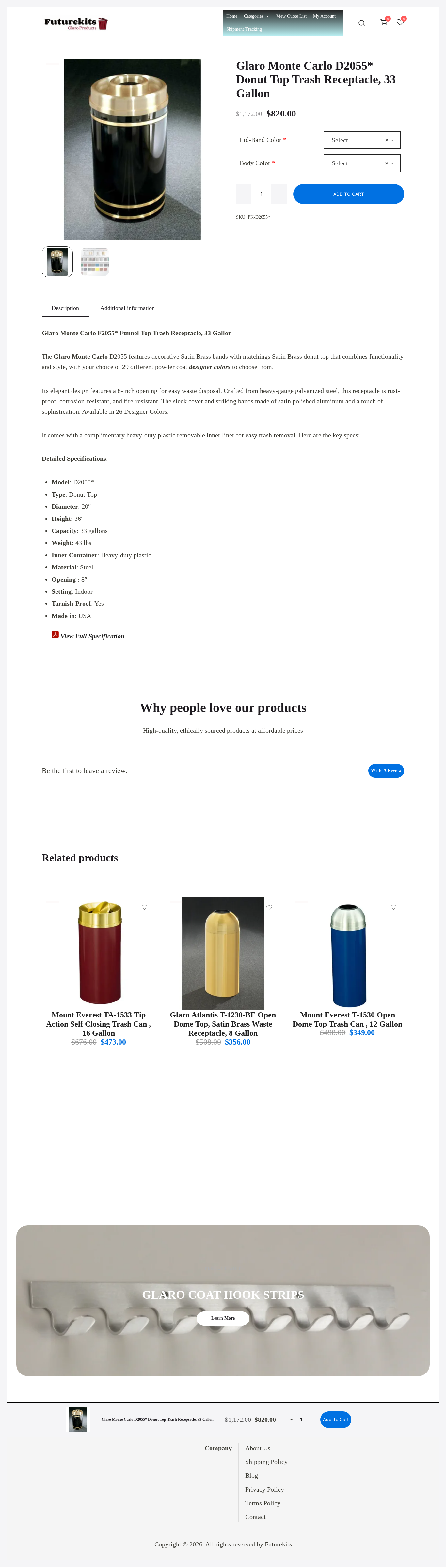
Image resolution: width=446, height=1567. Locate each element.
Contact (255, 1516)
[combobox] (362, 140)
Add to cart (348, 194)
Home (231, 16)
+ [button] (279, 193)
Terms (254, 1503)
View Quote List (291, 16)
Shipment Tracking (244, 29)
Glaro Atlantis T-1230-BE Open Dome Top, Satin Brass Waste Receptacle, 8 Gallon (223, 1024)
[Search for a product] (362, 22)
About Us (257, 1447)
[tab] (65, 308)
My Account (324, 16)
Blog (251, 1475)
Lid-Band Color (263, 139)
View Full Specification (92, 636)
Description (65, 308)
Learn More (223, 1318)
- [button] (244, 193)
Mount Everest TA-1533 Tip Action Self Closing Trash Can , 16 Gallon (98, 1024)
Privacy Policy (264, 1489)
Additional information (127, 308)
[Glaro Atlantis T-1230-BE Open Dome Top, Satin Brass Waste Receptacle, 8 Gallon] (222, 953)
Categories (253, 16)
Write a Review (386, 770)
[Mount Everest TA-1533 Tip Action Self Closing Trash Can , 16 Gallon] (98, 953)
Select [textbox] (360, 140)
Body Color (257, 162)
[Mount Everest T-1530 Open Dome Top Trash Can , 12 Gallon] (347, 953)
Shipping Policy (266, 1461)
